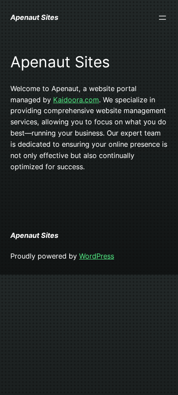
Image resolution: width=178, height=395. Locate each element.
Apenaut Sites (34, 17)
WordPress (96, 256)
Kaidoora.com (76, 99)
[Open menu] (162, 18)
